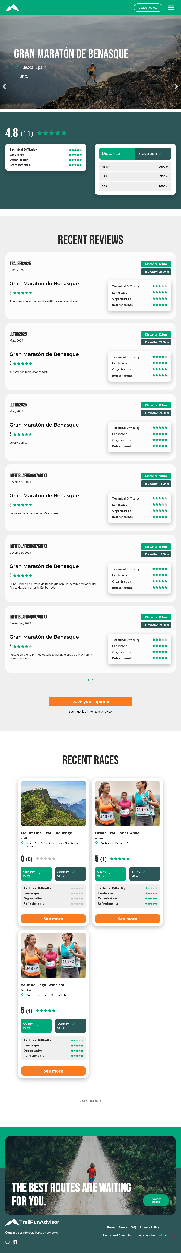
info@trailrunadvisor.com (40, 1232)
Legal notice (146, 1235)
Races (111, 1227)
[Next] (135, 86)
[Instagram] (7, 1242)
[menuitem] (163, 1235)
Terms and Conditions (118, 1235)
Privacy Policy (149, 1227)
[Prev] (45, 86)
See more (53, 919)
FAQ (133, 1227)
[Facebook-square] (15, 1242)
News (123, 1227)
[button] (171, 8)
